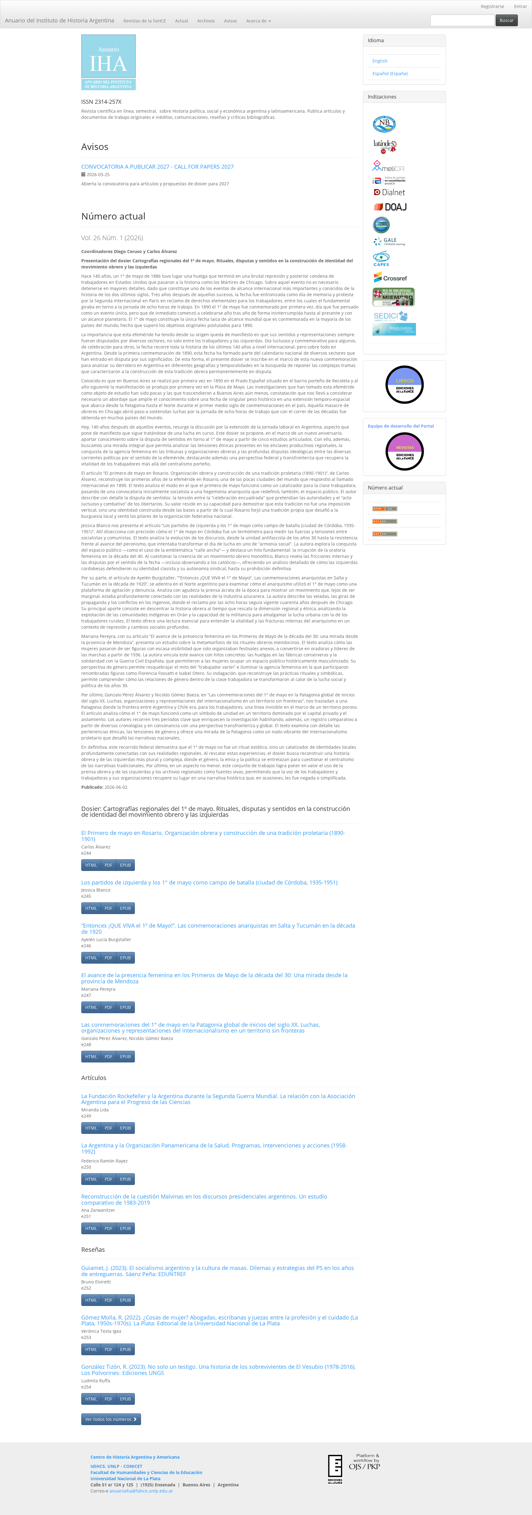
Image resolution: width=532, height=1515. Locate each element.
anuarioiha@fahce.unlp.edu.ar (141, 1491)
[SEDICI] (391, 316)
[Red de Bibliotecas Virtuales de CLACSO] (394, 296)
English (380, 61)
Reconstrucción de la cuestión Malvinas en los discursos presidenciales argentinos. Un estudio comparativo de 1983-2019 (204, 1199)
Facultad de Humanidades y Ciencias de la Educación (146, 1472)
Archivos (206, 21)
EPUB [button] (125, 865)
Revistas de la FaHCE (144, 21)
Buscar (507, 20)
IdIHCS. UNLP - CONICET (116, 1466)
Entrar (520, 6)
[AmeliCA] (389, 166)
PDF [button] (108, 865)
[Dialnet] (389, 192)
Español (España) (390, 73)
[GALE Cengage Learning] (389, 241)
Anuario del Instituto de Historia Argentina (59, 20)
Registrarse (492, 6)
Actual (181, 21)
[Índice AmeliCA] (389, 180)
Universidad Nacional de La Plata (125, 1478)
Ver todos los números (109, 1419)
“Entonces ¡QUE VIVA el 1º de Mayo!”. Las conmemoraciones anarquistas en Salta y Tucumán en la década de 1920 (218, 928)
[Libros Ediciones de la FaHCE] (404, 384)
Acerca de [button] (257, 21)
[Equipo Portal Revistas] (404, 451)
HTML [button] (91, 865)
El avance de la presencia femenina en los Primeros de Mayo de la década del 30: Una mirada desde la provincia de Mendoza (214, 978)
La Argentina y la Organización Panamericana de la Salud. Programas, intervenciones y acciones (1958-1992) (214, 1148)
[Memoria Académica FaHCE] (394, 329)
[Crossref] (390, 277)
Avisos (230, 21)
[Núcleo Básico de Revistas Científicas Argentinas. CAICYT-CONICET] (384, 123)
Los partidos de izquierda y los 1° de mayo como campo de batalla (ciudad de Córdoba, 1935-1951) (209, 882)
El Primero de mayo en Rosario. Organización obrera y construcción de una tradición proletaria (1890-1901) (213, 836)
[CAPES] (381, 258)
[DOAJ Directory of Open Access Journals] (390, 205)
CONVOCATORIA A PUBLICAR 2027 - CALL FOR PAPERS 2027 (157, 166)
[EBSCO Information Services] (381, 224)
